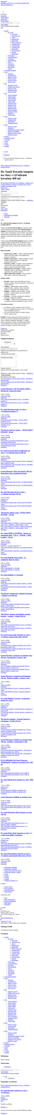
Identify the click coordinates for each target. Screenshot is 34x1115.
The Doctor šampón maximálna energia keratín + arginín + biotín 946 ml (15, 615)
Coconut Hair (15, 46)
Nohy (6, 125)
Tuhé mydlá (11, 102)
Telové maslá (12, 97)
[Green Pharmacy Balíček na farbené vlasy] (13, 791)
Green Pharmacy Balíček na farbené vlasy (16, 797)
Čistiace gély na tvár (14, 87)
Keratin (14, 52)
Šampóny (10, 74)
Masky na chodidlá (13, 131)
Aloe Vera (14, 34)
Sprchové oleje (12, 103)
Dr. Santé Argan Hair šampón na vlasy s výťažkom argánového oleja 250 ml (16, 636)
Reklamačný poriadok (10, 869)
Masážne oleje (12, 108)
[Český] (5, 14)
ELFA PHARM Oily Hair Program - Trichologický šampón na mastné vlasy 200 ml (17, 762)
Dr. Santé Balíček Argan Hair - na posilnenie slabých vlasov (13, 559)
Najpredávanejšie (9, 890)
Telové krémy (12, 100)
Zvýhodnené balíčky (10, 70)
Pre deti (6, 136)
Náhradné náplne (13, 123)
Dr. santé (10, 32)
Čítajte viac (4, 188)
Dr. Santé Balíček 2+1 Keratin (12, 575)
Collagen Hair (16, 47)
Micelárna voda (12, 90)
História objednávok (10, 901)
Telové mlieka (12, 98)
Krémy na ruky (12, 118)
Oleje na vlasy (12, 78)
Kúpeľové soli (12, 107)
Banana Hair (15, 39)
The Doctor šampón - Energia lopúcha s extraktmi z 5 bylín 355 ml (15, 720)
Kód (2, 332)
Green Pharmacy (13, 57)
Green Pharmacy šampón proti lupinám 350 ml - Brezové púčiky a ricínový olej (16, 677)
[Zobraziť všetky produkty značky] (4, 209)
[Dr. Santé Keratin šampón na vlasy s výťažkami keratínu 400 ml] (17, 167)
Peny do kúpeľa (12, 110)
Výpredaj (7, 139)
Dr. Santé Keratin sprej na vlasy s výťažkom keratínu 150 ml (13, 493)
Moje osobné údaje (9, 899)
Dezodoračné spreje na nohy (16, 130)
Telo (5, 93)
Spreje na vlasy (12, 80)
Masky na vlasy (12, 77)
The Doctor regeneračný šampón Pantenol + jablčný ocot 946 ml (16, 595)
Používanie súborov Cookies (12, 872)
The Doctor (11, 65)
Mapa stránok (8, 891)
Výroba (6, 144)
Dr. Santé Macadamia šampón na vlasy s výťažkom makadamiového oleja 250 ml (16, 855)
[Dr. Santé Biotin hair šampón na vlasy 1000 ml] (15, 773)
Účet (5, 898)
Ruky (6, 116)
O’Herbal (10, 59)
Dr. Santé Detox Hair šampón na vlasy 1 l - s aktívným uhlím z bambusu (17, 834)
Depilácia (10, 113)
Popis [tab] (6, 213)
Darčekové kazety (9, 138)
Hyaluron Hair (16, 50)
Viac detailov (4, 24)
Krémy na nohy (12, 126)
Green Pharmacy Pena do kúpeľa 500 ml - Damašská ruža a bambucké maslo (16, 472)
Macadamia (15, 54)
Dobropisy (7, 904)
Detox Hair (15, 49)
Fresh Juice (11, 55)
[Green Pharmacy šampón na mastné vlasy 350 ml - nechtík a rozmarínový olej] (17, 185)
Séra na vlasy (12, 82)
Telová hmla (11, 115)
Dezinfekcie (11, 121)
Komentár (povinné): (7, 357)
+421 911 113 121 (6, 921)
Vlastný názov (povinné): (8, 354)
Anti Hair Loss (16, 36)
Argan (13, 37)
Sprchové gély (12, 105)
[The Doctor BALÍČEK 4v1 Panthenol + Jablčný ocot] (17, 183)
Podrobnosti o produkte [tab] (11, 215)
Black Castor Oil (16, 42)
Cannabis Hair (16, 44)
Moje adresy (7, 903)
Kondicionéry (12, 75)
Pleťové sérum (12, 92)
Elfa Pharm (11, 67)
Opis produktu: (5, 347)
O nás (6, 143)
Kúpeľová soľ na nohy (14, 133)
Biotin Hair (15, 41)
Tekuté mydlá (12, 120)
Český (12, 1078)
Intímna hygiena (12, 111)
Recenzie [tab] (7, 217)
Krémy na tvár (12, 88)
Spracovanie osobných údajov (13, 870)
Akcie (6, 141)
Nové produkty (8, 888)
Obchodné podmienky (10, 867)
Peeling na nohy (12, 135)
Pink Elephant (12, 60)
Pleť (5, 83)
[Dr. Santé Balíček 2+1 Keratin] (10, 569)
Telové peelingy (12, 95)
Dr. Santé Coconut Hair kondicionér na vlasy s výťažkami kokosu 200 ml (15, 452)
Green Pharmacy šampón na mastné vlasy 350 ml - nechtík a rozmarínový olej (16, 741)
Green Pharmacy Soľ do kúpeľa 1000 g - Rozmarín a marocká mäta (16, 390)
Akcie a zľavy (8, 887)
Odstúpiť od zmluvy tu (10, 880)
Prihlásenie (7, 1067)
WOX (10, 62)
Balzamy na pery (13, 85)
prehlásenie (30, 200)
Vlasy (6, 72)
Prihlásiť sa (4, 1107)
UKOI (10, 69)
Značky (6, 31)
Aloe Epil (11, 64)
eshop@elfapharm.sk (7, 918)
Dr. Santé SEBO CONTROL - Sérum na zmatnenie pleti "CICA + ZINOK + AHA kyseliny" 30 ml (16, 535)
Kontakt (6, 146)
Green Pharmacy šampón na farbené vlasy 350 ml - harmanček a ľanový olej (16, 657)
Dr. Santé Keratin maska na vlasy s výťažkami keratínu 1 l (14, 410)
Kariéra (6, 875)
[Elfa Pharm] (5, 17)
